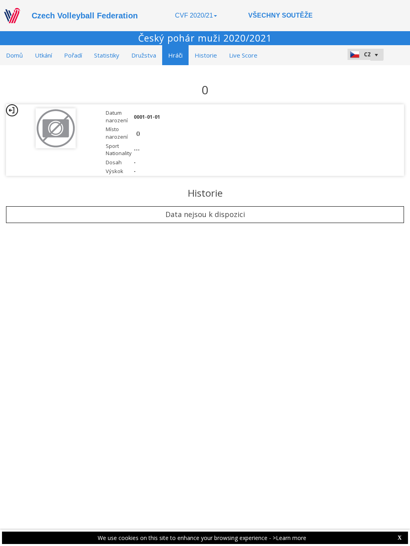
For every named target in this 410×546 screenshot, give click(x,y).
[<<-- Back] (12, 110)
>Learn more (289, 538)
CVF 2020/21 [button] (194, 15)
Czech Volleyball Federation (85, 15)
